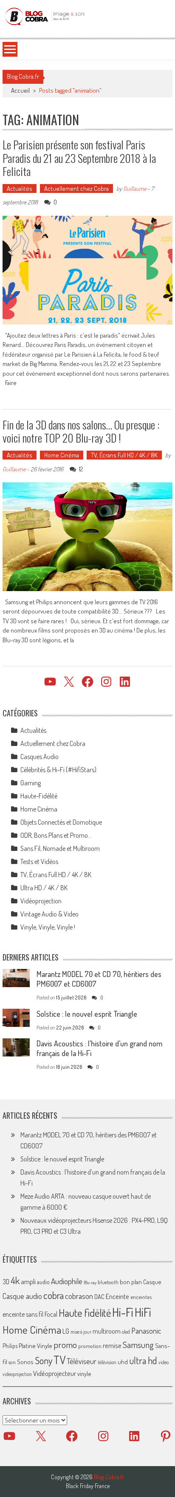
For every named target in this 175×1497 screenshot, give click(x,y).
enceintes (141, 1296)
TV (59, 1360)
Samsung (138, 1344)
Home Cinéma (61, 455)
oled (126, 1332)
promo (65, 1344)
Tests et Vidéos (39, 861)
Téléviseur (81, 1361)
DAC (99, 1297)
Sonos (25, 1361)
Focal (51, 1314)
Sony (43, 1360)
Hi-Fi (122, 1312)
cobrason (79, 1296)
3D (6, 1281)
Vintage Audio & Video (49, 914)
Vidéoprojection (41, 901)
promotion (90, 1346)
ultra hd (143, 1360)
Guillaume (134, 188)
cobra (53, 1295)
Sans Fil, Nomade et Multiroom (60, 848)
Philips (10, 1345)
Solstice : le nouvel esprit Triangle (87, 1013)
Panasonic (146, 1330)
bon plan (131, 1282)
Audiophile (66, 1281)
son (12, 1362)
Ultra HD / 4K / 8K (44, 887)
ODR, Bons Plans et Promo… (56, 835)
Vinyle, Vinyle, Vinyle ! (47, 927)
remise (112, 1345)
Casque (152, 1281)
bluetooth (108, 1282)
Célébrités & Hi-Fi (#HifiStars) (58, 769)
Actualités (19, 188)
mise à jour (81, 1332)
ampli (28, 1281)
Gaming (30, 783)
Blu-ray (90, 1282)
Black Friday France (88, 1486)
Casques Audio (39, 756)
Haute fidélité (85, 1312)
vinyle (84, 1373)
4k (15, 1280)
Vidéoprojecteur (54, 1373)
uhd (123, 1361)
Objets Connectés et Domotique (61, 822)
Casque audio (22, 1296)
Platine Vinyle (35, 1345)
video (163, 1362)
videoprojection (17, 1374)
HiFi (143, 1312)
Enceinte (117, 1296)
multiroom (107, 1331)
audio (43, 1281)
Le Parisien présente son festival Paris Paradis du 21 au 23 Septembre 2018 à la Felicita (79, 157)
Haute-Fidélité (38, 796)
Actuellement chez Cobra (76, 188)
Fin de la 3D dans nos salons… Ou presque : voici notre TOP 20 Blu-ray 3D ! (81, 431)
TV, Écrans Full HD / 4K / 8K (124, 455)
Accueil (20, 90)
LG (65, 1331)
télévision (107, 1362)
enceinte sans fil (23, 1314)
